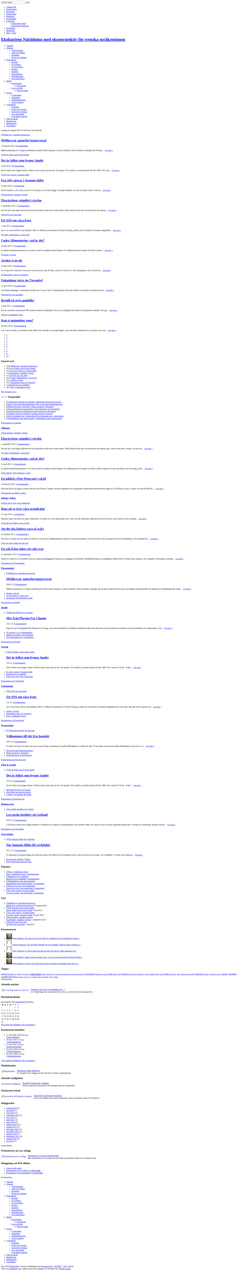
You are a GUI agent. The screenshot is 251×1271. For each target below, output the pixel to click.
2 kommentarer (18, 306)
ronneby (224, 974)
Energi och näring (19, 109)
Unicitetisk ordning (19, 116)
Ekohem (15, 72)
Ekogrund (10, 12)
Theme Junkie (64, 1269)
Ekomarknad (17, 74)
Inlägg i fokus (8, 498)
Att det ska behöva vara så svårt (22, 528)
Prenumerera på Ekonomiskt (12, 563)
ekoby (19, 974)
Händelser (10, 16)
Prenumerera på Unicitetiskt (12, 681)
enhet (110, 974)
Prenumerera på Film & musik (13, 760)
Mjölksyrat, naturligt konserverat (23, 140)
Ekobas (15, 69)
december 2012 (12, 1129)
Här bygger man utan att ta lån (18, 862)
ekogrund (36, 974)
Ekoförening (11, 9)
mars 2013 (10, 1122)
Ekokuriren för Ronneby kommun (48, 1096)
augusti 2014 (11, 1108)
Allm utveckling (18, 53)
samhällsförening (9, 977)
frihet (119, 974)
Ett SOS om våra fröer (16, 220)
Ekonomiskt (11, 60)
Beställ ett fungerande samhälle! (36, 1083)
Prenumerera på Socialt (10, 642)
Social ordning (18, 102)
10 (7, 356)
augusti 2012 (11, 1139)
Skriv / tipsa (11, 33)
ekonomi (72, 974)
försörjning (132, 974)
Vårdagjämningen (13, 1042)
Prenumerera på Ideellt (10, 602)
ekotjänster (98, 974)
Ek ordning (16, 64)
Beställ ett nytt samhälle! (17, 300)
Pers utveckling (18, 114)
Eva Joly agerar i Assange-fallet (22, 180)
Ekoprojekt (21, 86)
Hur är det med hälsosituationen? (19, 750)
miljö (178, 974)
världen (56, 977)
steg (29, 977)
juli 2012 (10, 1141)
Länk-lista (10, 21)
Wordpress (13, 1269)
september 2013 (12, 1115)
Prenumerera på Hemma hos (12, 799)
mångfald (198, 974)
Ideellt (8, 81)
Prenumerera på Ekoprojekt (12, 720)
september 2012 (12, 1136)
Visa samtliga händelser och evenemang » (18, 1060)
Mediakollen (11, 123)
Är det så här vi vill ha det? (17, 596)
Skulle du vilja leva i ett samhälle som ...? (48, 989)
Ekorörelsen (11, 14)
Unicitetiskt (11, 105)
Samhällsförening (19, 100)
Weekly (40, 1269)
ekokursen (58, 974)
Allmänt (9, 48)
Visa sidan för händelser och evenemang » (18, 1025)
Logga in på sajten (13, 1168)
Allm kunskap (17, 50)
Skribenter (10, 30)
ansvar (4, 974)
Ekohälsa (15, 107)
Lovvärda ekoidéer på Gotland (27, 814)
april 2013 (10, 1120)
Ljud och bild (17, 88)
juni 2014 (10, 1110)
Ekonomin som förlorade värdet (19, 598)
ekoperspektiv (80, 974)
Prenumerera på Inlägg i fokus (13, 493)
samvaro (20, 977)
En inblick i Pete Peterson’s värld (23, 478)
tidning (39, 977)
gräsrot (147, 974)
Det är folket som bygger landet (22, 160)
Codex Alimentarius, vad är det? (23, 240)
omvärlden (212, 974)
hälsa (167, 974)
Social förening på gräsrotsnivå (19, 755)
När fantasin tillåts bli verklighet (28, 845)
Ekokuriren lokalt (19, 23)
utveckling (45, 977)
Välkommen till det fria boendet (27, 736)
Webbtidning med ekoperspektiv (19, 883)
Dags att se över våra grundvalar (23, 508)
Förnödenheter (18, 76)
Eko (2, 1266)
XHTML (57, 1266)
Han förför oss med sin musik (18, 792)
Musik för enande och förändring (19, 635)
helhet (157, 974)
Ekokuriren (63, 39)
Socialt (9, 93)
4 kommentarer (20, 326)
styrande (34, 977)
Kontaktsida (11, 19)
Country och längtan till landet (18, 794)
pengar (218, 974)
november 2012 (12, 1132)
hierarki (162, 974)
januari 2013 (11, 1127)
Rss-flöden (10, 28)
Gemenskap (16, 95)
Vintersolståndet (12, 1037)
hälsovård (173, 974)
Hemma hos (11, 121)
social (25, 977)
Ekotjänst (15, 55)
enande (104, 974)
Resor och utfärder (19, 57)
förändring (140, 974)
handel (152, 974)
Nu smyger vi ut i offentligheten (19, 633)
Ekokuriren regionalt (20, 26)
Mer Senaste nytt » (8, 392)
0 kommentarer (22, 146)
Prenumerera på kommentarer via (24, 1173)
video (51, 977)
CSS (65, 1266)
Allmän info (11, 7)
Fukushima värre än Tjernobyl (22, 280)
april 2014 (10, 1113)
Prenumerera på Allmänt (11, 423)
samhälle (232, 974)
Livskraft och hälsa (19, 112)
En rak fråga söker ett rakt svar (22, 548)
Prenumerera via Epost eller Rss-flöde (43, 1156)
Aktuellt (9, 46)
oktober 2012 (11, 1134)
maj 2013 (10, 1117)
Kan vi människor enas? (17, 320)
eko (16, 974)
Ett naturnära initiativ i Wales (18, 859)
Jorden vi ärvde (11, 260)
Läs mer (108, 150)
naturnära (206, 974)
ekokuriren (50, 974)
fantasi (115, 974)
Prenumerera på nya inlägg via (23, 1170)
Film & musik (22, 90)
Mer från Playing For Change (26, 618)
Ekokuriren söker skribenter (28, 1071)
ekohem (43, 974)
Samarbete (16, 97)
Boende (15, 62)
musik (191, 974)
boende (11, 974)
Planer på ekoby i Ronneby (17, 753)
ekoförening (26, 974)
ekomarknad (65, 974)
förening (125, 974)
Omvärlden (11, 126)
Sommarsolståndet (13, 1047)
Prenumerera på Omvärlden (12, 829)
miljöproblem (184, 974)
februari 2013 (11, 1124)
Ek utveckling (17, 67)
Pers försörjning (18, 79)
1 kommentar (18, 186)
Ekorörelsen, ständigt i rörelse (21, 200)
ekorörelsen (90, 974)
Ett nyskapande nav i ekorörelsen (20, 637)
